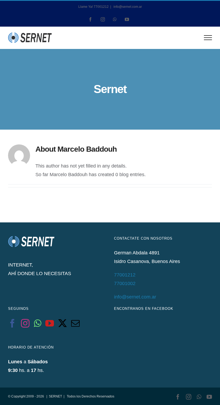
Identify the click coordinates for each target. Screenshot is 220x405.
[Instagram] (25, 323)
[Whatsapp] (37, 323)
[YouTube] (49, 323)
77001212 (124, 275)
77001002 (124, 283)
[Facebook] (12, 323)
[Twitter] (62, 323)
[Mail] (75, 323)
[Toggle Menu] (208, 37)
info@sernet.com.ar (127, 7)
